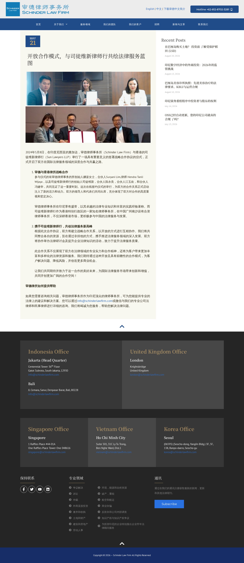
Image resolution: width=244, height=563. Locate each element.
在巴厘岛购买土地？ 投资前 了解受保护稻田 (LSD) (191, 49)
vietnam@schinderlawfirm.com (113, 452)
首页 (38, 24)
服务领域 (85, 24)
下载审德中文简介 (175, 9)
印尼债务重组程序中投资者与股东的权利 (190, 101)
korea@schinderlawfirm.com (180, 452)
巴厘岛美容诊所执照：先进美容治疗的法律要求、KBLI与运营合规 (190, 85)
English (150, 9)
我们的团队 (109, 24)
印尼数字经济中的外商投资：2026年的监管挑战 (191, 67)
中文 (159, 9)
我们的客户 (135, 24)
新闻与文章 (179, 24)
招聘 (157, 24)
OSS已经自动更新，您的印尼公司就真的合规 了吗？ (190, 117)
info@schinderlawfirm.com (95, 301)
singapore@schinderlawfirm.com (47, 452)
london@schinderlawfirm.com (147, 374)
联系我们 (203, 24)
